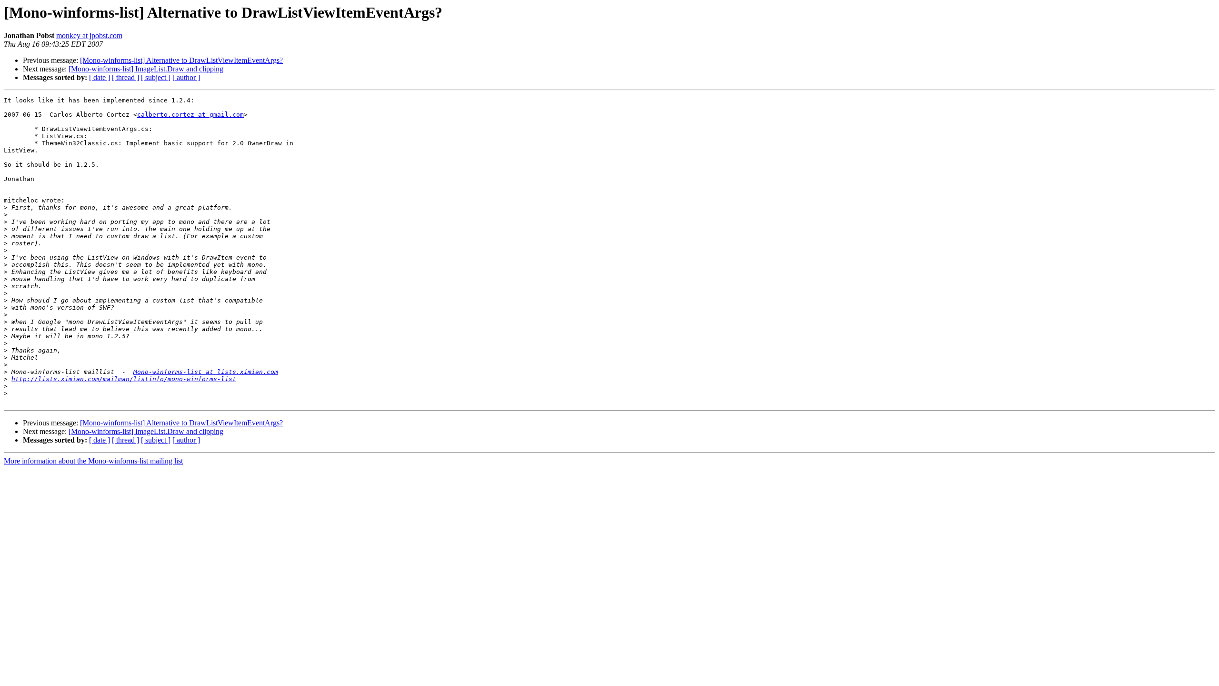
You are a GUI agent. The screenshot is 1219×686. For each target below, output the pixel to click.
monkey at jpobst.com (89, 35)
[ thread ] (125, 77)
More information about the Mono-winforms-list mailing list (93, 461)
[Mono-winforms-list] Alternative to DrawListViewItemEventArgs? (181, 60)
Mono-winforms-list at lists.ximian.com (205, 371)
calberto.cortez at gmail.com (190, 114)
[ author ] (186, 77)
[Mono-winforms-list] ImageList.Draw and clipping (146, 69)
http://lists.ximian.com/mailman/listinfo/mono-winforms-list (123, 379)
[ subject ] (155, 77)
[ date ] (99, 77)
